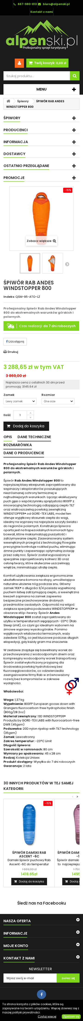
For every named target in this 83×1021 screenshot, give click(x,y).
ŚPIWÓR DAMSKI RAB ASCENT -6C (29, 854)
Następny (67, 264)
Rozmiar (49, 395)
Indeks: (9, 297)
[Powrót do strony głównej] (8, 101)
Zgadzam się (71, 1016)
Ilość (7, 415)
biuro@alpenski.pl (56, 4)
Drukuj (13, 352)
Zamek (9, 395)
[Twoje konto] (19, 63)
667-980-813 (27, 4)
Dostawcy (14, 153)
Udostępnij (16, 341)
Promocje (13, 177)
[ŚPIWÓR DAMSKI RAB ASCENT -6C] (29, 824)
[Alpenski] (41, 35)
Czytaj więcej (47, 1016)
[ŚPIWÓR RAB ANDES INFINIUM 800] (30, 263)
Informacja (15, 142)
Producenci (15, 130)
